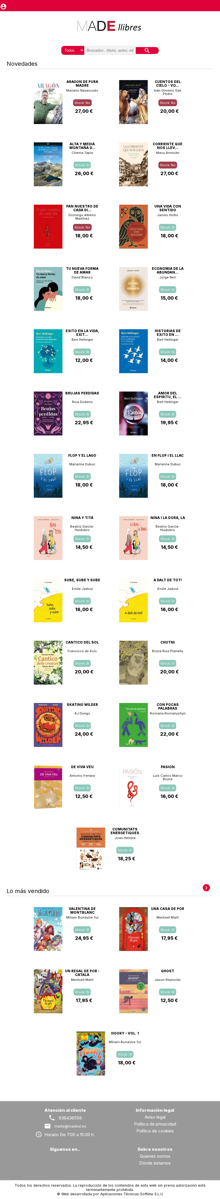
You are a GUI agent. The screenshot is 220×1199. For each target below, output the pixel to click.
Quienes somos (155, 1156)
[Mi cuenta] (3, 5)
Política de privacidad (155, 1124)
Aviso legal (155, 1117)
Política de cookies (155, 1131)
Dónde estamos (155, 1163)
